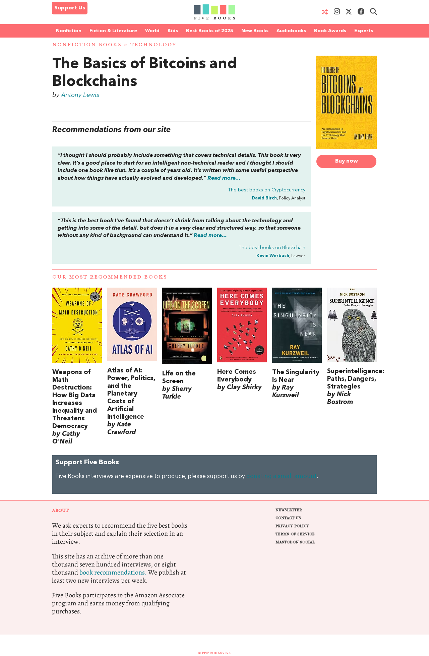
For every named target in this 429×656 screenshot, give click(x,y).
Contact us (288, 518)
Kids (173, 30)
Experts (363, 30)
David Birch (264, 198)
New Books (254, 30)
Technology (153, 44)
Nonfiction (68, 30)
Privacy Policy (292, 526)
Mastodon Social (295, 542)
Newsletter (288, 510)
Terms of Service (295, 534)
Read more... (224, 178)
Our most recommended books (109, 277)
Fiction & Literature (113, 30)
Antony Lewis (80, 95)
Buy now (346, 161)
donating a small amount (281, 476)
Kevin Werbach (272, 256)
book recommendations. (113, 572)
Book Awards (330, 30)
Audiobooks (291, 30)
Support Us (69, 8)
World (152, 30)
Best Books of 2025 (209, 30)
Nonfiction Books (87, 44)
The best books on (266, 190)
